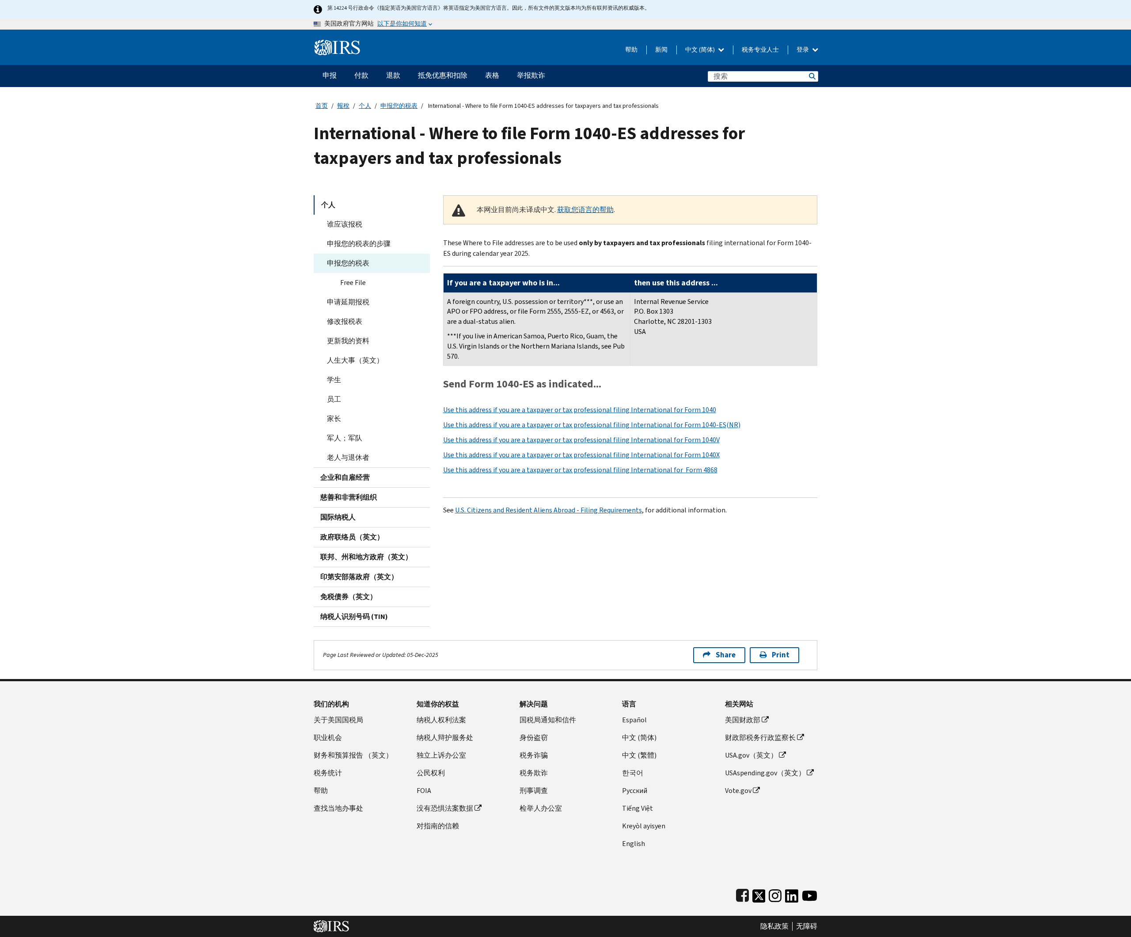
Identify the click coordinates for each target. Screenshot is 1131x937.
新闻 (661, 50)
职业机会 (328, 737)
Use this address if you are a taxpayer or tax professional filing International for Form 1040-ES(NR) (591, 424)
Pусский (634, 790)
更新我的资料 (348, 340)
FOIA (424, 790)
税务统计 (328, 773)
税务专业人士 (760, 50)
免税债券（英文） (348, 596)
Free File (353, 282)
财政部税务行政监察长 (760, 737)
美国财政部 (742, 720)
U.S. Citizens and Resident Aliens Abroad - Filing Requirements (548, 510)
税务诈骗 (534, 755)
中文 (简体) (700, 50)
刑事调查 (534, 790)
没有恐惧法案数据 (445, 808)
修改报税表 (344, 321)
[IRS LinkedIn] (791, 894)
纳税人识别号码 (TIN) (354, 616)
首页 (321, 106)
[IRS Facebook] (742, 894)
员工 (334, 399)
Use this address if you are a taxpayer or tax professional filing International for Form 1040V (581, 439)
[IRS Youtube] (809, 894)
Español (634, 720)
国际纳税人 (338, 517)
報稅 (343, 106)
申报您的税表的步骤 (359, 243)
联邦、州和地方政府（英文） (366, 556)
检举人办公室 (541, 808)
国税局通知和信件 (548, 720)
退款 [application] (393, 75)
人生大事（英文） (355, 360)
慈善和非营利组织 (348, 497)
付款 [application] (361, 75)
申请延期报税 (348, 302)
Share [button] (726, 655)
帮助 (631, 50)
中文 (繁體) (639, 755)
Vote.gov (738, 790)
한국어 (632, 773)
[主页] (337, 44)
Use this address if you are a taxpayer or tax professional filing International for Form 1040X (581, 454)
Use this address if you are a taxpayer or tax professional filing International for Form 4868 (580, 469)
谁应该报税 (344, 224)
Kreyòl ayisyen (643, 826)
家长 (334, 418)
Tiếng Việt (637, 808)
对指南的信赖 (438, 826)
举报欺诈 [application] (531, 75)
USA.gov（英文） (751, 755)
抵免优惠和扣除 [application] (442, 75)
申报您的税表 (398, 106)
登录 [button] (803, 50)
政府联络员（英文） (352, 537)
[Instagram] (775, 894)
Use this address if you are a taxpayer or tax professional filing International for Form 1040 (579, 409)
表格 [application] (492, 75)
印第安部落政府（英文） (359, 576)
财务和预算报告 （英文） (353, 755)
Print (780, 655)
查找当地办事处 (338, 808)
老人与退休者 (348, 457)
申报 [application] (330, 75)
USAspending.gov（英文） (765, 773)
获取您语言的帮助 (585, 209)
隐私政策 (774, 926)
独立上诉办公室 (441, 755)
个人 (365, 106)
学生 (334, 379)
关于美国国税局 (338, 720)
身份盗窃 (534, 737)
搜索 (811, 76)
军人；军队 (344, 438)
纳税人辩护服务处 (445, 737)
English (633, 843)
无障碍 (806, 926)
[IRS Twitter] (759, 894)
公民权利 (431, 773)
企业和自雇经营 (345, 477)
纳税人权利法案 (441, 720)
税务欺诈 (534, 773)
